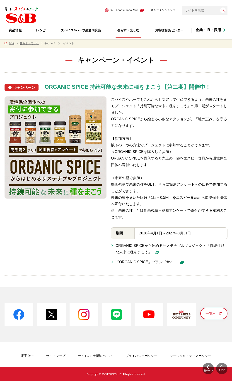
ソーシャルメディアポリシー (190, 356)
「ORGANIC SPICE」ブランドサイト (147, 262)
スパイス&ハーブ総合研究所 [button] (81, 30)
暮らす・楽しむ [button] (128, 30)
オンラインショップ (163, 10)
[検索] (223, 10)
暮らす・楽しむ (29, 43)
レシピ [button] (41, 30)
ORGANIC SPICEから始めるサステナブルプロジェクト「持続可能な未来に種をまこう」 (170, 249)
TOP (11, 43)
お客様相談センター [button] (169, 30)
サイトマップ (55, 356)
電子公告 (27, 356)
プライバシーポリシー (141, 356)
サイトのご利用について (95, 356)
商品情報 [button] (15, 30)
